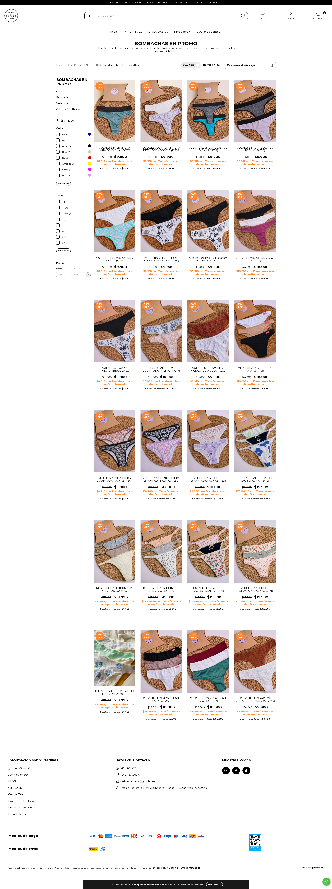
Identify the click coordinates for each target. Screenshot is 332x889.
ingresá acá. (159, 868)
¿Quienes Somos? (19, 768)
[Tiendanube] (313, 868)
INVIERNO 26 (133, 31)
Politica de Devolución (21, 801)
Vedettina (62, 103)
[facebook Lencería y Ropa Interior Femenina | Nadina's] (10, 2)
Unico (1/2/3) (189, 65)
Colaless (61, 91)
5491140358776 (129, 768)
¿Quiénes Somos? (209, 31)
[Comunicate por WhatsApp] (326, 882)
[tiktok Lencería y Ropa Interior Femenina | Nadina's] (15, 2)
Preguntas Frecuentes (22, 807)
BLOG (12, 781)
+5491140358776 (130, 774)
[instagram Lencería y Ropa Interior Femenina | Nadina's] (5, 2)
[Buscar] (243, 16)
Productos (181, 31)
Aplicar (88, 274)
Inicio (114, 31)
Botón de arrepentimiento (184, 868)
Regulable (62, 97)
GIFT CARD (15, 787)
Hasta (74, 268)
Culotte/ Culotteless (68, 109)
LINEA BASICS (158, 31)
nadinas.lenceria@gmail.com (137, 781)
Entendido (214, 884)
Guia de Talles (16, 794)
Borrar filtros (211, 65)
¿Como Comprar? (18, 774)
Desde (59, 268)
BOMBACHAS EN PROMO (82, 65)
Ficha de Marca (17, 814)
